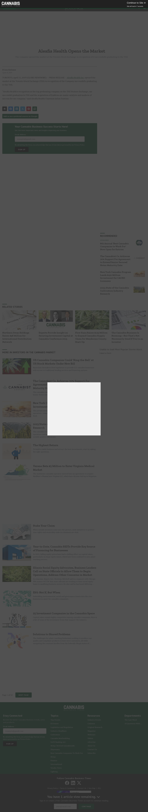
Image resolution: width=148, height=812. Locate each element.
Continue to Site (136, 3)
